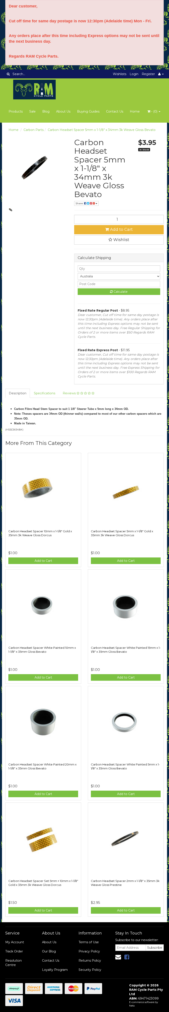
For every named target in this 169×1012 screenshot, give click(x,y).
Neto (132, 1005)
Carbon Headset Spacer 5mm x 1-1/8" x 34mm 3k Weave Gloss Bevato (102, 130)
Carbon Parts (34, 130)
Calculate (120, 292)
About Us (63, 111)
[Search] (8, 74)
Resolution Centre (13, 963)
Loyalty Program (55, 970)
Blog (46, 111)
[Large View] (10, 209)
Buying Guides (88, 111)
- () (154, 111)
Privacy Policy (89, 951)
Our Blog (49, 951)
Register (148, 74)
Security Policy (90, 970)
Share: (79, 203)
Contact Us (114, 111)
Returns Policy (90, 961)
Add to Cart (121, 229)
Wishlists (119, 74)
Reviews (70, 393)
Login (134, 74)
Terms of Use (89, 942)
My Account (14, 942)
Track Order (14, 951)
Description (17, 393)
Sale (32, 111)
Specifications (44, 393)
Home (135, 111)
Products (16, 111)
